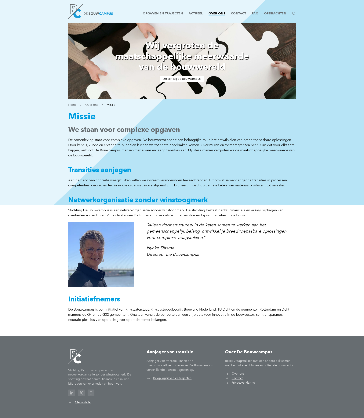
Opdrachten (275, 13)
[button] (294, 13)
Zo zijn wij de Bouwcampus (182, 78)
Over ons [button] (217, 13)
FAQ (255, 13)
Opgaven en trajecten (163, 13)
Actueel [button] (196, 13)
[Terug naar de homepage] (90, 11)
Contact (238, 13)
